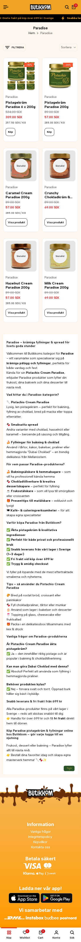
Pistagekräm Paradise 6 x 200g (20, 104)
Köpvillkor (40, 842)
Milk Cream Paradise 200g (56, 285)
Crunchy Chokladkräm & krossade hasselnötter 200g (59, 195)
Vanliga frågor (40, 832)
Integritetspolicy (40, 837)
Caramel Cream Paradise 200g (19, 195)
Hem (32, 33)
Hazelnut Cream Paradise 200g (19, 285)
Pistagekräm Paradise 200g (56, 104)
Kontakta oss (40, 847)
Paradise (12, 97)
